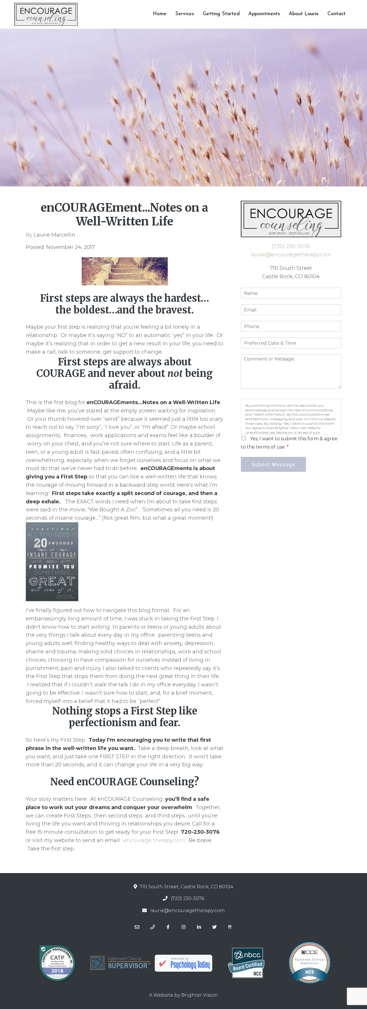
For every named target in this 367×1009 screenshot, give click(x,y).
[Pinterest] (230, 927)
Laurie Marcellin (54, 234)
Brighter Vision (199, 995)
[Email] (137, 927)
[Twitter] (214, 927)
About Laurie (304, 14)
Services (184, 14)
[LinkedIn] (199, 927)
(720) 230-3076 (291, 246)
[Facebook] (168, 927)
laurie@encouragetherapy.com (291, 255)
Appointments (264, 14)
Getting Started (221, 14)
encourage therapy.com (154, 840)
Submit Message (273, 464)
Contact (336, 14)
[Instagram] (183, 927)
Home (160, 14)
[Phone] (152, 927)
